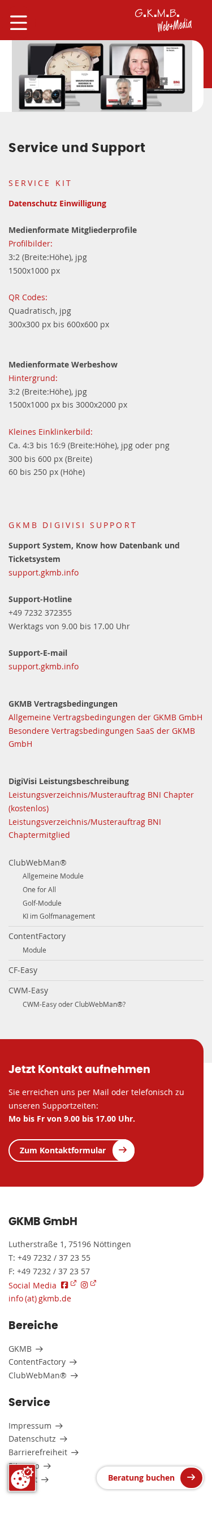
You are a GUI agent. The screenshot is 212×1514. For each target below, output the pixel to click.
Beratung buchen (141, 1477)
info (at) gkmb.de (39, 1298)
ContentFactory (37, 936)
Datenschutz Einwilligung (57, 203)
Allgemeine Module (53, 876)
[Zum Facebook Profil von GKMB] (68, 1284)
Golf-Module (42, 903)
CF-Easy (22, 969)
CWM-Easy (28, 990)
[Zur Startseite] (163, 20)
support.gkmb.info (43, 572)
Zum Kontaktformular (63, 1150)
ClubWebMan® (37, 862)
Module (34, 950)
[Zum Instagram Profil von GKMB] (88, 1284)
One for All (39, 889)
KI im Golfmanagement (59, 916)
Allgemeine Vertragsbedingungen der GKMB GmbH (105, 717)
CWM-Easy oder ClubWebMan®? (74, 1004)
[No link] (102, 76)
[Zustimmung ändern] (22, 1477)
